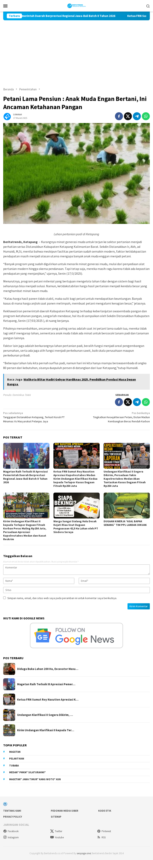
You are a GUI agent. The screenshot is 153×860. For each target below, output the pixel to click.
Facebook (13, 831)
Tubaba (14, 765)
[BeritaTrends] (76, 5)
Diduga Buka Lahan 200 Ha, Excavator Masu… (47, 669)
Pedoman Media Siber (64, 810)
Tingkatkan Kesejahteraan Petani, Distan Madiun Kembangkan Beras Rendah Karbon (121, 417)
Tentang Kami (12, 810)
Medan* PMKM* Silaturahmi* (27, 772)
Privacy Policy (12, 816)
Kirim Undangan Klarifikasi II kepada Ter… (45, 730)
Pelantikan (16, 758)
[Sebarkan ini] (119, 116)
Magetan (15, 752)
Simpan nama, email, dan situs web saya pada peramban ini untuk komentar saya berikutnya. (62, 598)
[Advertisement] (76, 50)
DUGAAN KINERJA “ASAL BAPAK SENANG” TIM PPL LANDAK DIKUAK (125, 523)
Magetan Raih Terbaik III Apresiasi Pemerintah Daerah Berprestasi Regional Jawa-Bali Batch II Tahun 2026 (25, 477)
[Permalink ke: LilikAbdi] (7, 116)
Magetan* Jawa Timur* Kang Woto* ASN (35, 779)
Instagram (13, 837)
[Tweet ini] (128, 116)
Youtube (59, 837)
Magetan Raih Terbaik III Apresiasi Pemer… (46, 684)
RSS (104, 837)
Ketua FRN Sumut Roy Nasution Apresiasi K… (47, 699)
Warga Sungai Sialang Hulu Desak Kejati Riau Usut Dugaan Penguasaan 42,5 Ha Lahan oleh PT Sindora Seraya (75, 526)
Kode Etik (104, 810)
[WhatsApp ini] (146, 116)
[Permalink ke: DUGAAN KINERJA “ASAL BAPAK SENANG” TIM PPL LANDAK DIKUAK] (127, 505)
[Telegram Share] (137, 116)
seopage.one (84, 853)
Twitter (58, 831)
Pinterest (106, 831)
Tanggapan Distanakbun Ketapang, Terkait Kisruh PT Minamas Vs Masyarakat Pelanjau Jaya (34, 417)
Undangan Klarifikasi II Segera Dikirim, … (45, 715)
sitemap (56, 816)
